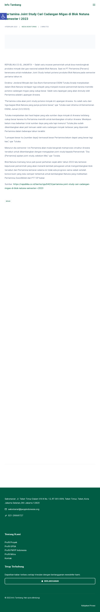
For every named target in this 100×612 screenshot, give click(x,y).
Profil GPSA (10, 546)
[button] (94, 5)
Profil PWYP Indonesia (15, 550)
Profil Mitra (10, 554)
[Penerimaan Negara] (50, 336)
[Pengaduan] (50, 411)
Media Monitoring (29, 27)
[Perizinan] (50, 264)
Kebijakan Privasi (88, 606)
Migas (8, 201)
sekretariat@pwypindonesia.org (23, 509)
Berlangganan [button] (51, 581)
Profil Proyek (11, 542)
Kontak (8, 558)
